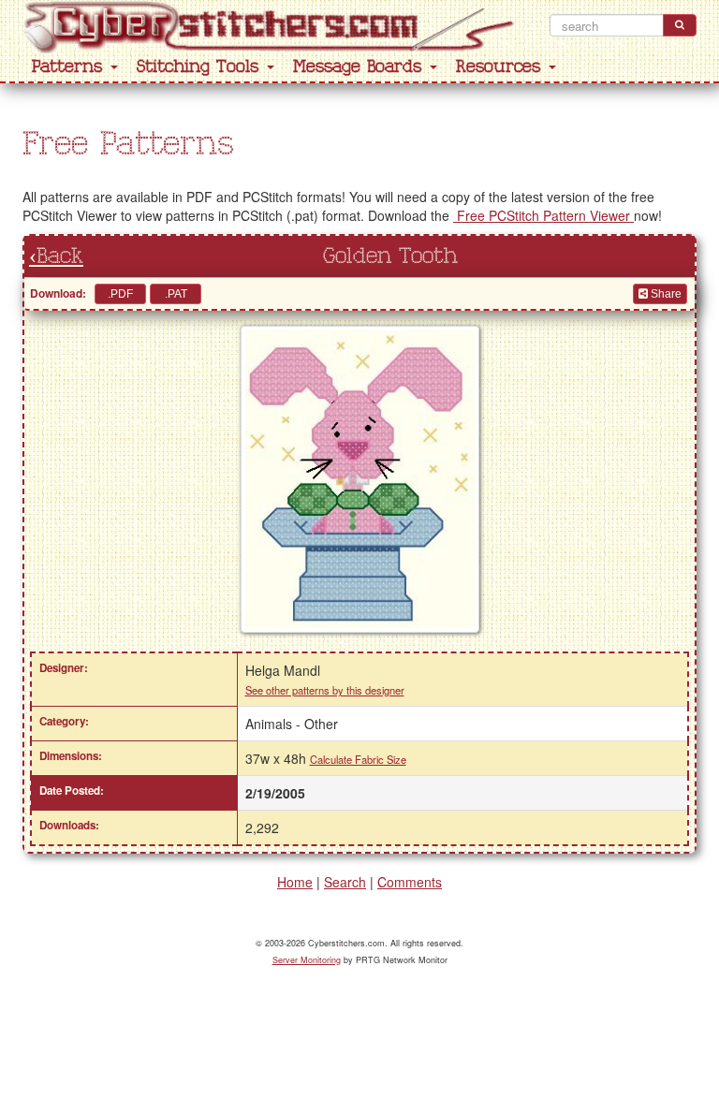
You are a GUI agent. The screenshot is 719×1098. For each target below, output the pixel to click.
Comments (409, 881)
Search (345, 881)
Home (295, 881)
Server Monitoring (306, 960)
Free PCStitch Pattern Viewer (543, 215)
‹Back (56, 256)
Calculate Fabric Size (358, 759)
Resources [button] (501, 67)
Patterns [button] (70, 67)
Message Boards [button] (360, 67)
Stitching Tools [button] (201, 67)
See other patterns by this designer (324, 689)
